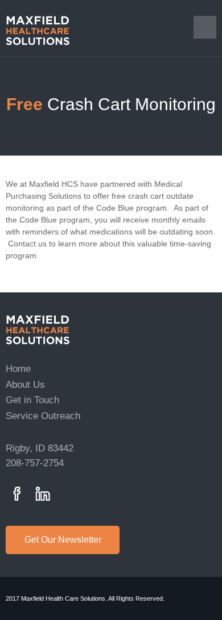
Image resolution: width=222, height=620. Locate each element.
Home (18, 368)
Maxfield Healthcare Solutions (37, 330)
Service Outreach (43, 415)
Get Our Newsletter (62, 539)
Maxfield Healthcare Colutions (37, 30)
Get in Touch (32, 400)
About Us (25, 384)
